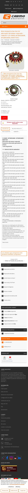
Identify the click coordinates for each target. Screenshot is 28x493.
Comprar (15, 11)
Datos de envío (4, 391)
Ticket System (4, 388)
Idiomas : (8, 1)
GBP (11, 5)
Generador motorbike (14, 39)
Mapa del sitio (4, 403)
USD (22, 5)
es (21, 1)
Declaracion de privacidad (7, 394)
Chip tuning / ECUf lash (9, 282)
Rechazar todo (5, 490)
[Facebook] (7, 457)
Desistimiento (4, 409)
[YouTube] (15, 457)
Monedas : (7, 5)
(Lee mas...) (3, 381)
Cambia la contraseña (6, 427)
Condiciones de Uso (5, 400)
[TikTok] (3, 457)
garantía (16, 131)
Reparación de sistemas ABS (10, 295)
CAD (19, 5)
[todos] (24, 265)
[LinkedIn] (19, 457)
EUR (13, 5)
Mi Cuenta (3, 424)
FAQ (2, 406)
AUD (16, 5)
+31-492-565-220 (8, 342)
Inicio (2, 39)
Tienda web (6, 39)
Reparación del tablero (9, 273)
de (15, 1)
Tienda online (7, 300)
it (17, 1)
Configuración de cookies (6, 397)
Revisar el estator (8, 291)
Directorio (3, 421)
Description (5, 128)
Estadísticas (11, 486)
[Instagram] (11, 457)
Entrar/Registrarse (19, 8)
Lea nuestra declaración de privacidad (17, 484)
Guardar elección (14, 490)
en (11, 1)
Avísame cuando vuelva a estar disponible (15, 123)
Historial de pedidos (5, 418)
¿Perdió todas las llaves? (9, 278)
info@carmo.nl (7, 346)
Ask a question (6, 131)
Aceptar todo (22, 490)
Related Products (17, 128)
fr (19, 1)
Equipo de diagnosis (8, 287)
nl (13, 1)
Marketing (18, 486)
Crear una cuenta (5, 430)
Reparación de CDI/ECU (9, 269)
